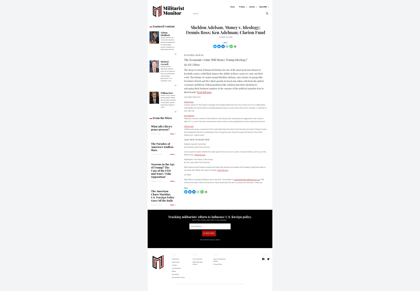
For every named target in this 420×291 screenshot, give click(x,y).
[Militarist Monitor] (168, 10)
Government (175, 262)
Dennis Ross (188, 102)
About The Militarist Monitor (219, 260)
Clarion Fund (188, 126)
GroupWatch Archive (178, 277)
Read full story (204, 92)
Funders (174, 265)
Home (232, 7)
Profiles (242, 7)
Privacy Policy (217, 264)
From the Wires (197, 259)
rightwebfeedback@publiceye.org (247, 180)
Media (174, 271)
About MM (263, 7)
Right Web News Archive (198, 263)
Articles (252, 7)
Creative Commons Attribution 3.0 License (230, 284)
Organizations (176, 268)
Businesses (175, 274)
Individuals (175, 259)
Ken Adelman (189, 116)
